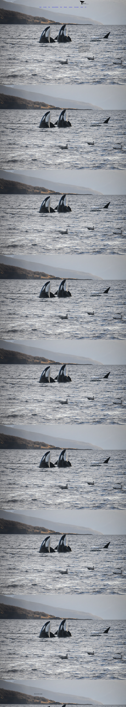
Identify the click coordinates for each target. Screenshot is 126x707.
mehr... (35, 692)
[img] (63, 3)
